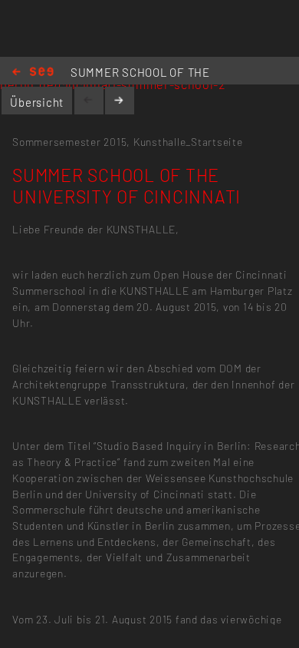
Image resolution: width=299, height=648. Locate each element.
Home (33, 72)
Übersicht (37, 102)
